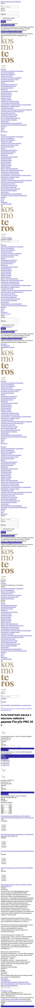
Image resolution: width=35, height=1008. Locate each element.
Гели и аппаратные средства (10, 118)
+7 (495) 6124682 (6, 204)
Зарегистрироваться (8, 25)
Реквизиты (4, 979)
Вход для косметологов (9, 985)
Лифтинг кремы (6, 99)
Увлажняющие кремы (8, 86)
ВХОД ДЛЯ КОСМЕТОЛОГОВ (11, 1)
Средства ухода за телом (9, 115)
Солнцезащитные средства (10, 103)
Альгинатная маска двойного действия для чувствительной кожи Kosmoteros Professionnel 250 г (17, 817)
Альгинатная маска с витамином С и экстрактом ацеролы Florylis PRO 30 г (17, 835)
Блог (2, 200)
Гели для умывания (7, 73)
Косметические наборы (9, 120)
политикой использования (11, 999)
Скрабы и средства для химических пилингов (16, 110)
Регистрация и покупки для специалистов (15, 1006)
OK (2, 1004)
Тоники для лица (6, 76)
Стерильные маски (7, 108)
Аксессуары (5, 121)
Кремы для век (6, 98)
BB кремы (4, 89)
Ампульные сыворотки (9, 116)
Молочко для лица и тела (9, 79)
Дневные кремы (6, 94)
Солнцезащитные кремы (9, 91)
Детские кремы (6, 93)
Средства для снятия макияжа (11, 78)
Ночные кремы (6, 96)
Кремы (3, 83)
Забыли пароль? (6, 20)
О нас (3, 199)
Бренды (3, 197)
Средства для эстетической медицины (14, 125)
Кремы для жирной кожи (9, 168)
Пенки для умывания (8, 74)
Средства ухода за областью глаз (12, 111)
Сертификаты (5, 980)
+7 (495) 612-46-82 (6, 991)
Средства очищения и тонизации (12, 71)
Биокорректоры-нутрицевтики (11, 123)
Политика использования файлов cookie (15, 982)
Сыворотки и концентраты (10, 101)
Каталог (3, 135)
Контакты (4, 202)
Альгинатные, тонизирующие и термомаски (16, 104)
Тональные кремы (7, 88)
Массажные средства (8, 113)
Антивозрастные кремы (9, 84)
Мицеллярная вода (7, 81)
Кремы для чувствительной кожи (12, 170)
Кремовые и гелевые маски (10, 106)
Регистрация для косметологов (11, 32)
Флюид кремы (6, 167)
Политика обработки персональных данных (16, 984)
